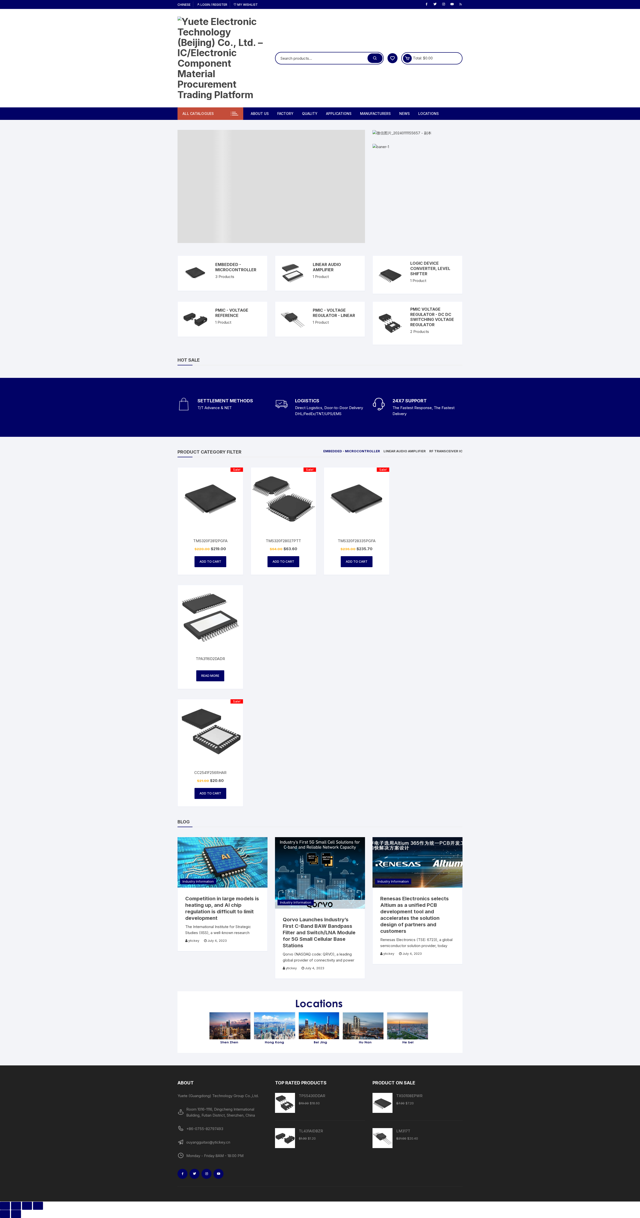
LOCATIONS (428, 113)
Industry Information (198, 881)
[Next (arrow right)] (16, 1214)
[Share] (16, 1206)
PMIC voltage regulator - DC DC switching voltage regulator (432, 317)
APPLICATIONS (339, 113)
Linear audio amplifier (327, 267)
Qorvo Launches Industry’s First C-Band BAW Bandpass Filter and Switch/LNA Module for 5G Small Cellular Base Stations (319, 933)
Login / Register (213, 4)
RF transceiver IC (445, 451)
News (404, 113)
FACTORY (285, 113)
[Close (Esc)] (5, 1206)
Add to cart (210, 561)
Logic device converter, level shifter (430, 268)
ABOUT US (260, 113)
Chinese (184, 4)
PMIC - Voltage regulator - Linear (334, 313)
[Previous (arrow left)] (5, 1214)
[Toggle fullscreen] (27, 1206)
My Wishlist (247, 4)
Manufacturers (375, 113)
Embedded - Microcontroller (235, 267)
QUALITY (310, 113)
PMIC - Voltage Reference (231, 313)
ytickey (193, 941)
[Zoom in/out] (38, 1206)
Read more (210, 676)
